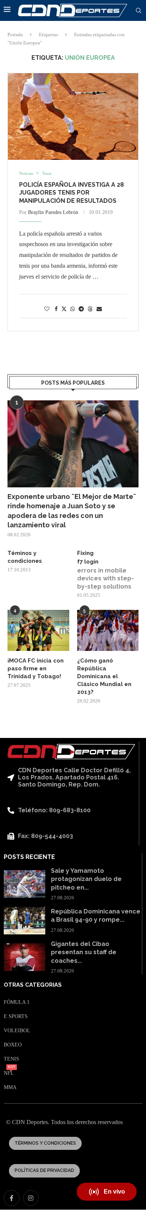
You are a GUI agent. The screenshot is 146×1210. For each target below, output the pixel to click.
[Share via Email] (99, 309)
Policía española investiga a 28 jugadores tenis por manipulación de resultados (71, 192)
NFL (9, 1073)
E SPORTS (16, 1016)
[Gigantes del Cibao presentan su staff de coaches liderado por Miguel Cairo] (24, 957)
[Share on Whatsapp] (72, 309)
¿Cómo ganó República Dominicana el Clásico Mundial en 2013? (104, 676)
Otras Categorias (33, 985)
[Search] (138, 11)
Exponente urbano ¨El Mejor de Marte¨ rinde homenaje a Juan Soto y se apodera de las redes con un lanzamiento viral (71, 511)
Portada (15, 34)
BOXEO (13, 1045)
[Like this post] (46, 309)
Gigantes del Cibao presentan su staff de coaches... (83, 952)
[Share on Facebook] (56, 309)
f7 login (87, 561)
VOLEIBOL (17, 1030)
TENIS (11, 1059)
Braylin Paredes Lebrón (53, 212)
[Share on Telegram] (81, 309)
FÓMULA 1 (17, 1002)
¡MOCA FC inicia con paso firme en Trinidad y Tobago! (35, 668)
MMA (10, 1087)
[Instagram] (31, 1198)
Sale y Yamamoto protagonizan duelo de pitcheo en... (86, 879)
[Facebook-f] (11, 1198)
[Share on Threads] (90, 308)
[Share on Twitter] (64, 308)
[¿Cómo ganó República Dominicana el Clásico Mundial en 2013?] (108, 630)
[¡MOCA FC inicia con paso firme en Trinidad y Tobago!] (38, 630)
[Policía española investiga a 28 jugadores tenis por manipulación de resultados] (73, 116)
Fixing (85, 553)
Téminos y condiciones (24, 557)
